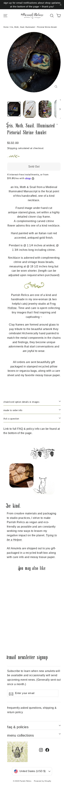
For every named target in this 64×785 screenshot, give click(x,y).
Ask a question (11, 418)
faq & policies (18, 727)
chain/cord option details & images (21, 402)
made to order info (12, 410)
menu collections (20, 735)
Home (6, 27)
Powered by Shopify (42, 781)
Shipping (12, 148)
